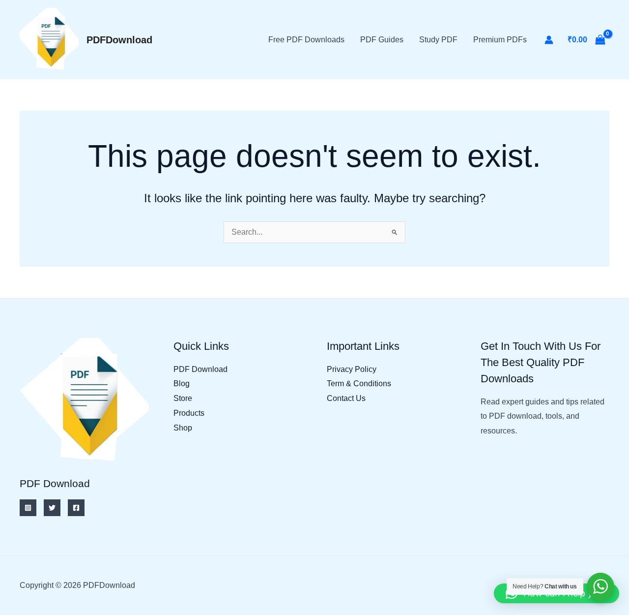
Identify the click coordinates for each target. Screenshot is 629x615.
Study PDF (438, 39)
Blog (181, 383)
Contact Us (346, 398)
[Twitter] (52, 507)
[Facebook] (76, 507)
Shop (182, 428)
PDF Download (200, 369)
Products (188, 413)
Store (182, 398)
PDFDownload (119, 39)
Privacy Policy (351, 369)
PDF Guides (381, 39)
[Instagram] (28, 507)
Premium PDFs (500, 39)
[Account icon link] (548, 39)
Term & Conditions (359, 383)
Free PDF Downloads (306, 39)
